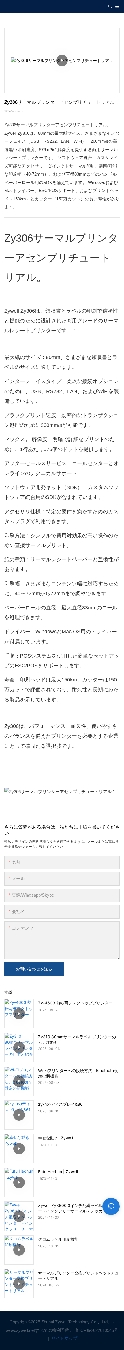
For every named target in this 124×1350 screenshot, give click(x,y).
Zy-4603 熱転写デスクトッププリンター (75, 1002)
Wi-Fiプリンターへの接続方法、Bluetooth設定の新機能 (78, 1073)
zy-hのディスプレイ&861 (61, 1104)
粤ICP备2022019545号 (96, 1330)
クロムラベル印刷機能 (58, 1239)
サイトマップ (63, 1338)
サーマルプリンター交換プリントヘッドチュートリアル (78, 1275)
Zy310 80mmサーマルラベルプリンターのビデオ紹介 (77, 1039)
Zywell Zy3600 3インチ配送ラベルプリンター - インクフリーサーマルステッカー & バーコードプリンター (79, 1208)
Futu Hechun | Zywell (58, 1171)
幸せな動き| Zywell (55, 1137)
